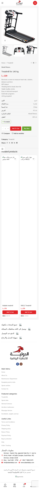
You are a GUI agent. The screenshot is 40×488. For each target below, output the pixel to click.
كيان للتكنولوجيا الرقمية (15, 472)
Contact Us (4, 389)
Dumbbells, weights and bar (10, 414)
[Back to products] (33, 63)
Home (3, 63)
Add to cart (15, 128)
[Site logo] (19, 3)
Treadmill (10, 63)
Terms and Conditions (8, 422)
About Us (4, 375)
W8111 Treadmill (26, 305)
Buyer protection (6, 439)
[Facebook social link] (7, 143)
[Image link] (19, 353)
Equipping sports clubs (8, 382)
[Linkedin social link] (14, 143)
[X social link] (9, 143)
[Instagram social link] (21, 364)
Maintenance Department (9, 378)
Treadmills (4, 397)
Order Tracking (6, 445)
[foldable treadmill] (10, 230)
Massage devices (6, 410)
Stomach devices (6, 403)
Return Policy (5, 432)
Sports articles (5, 385)
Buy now (26, 128)
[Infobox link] (11, 325)
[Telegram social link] (17, 143)
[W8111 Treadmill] (28, 230)
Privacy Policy (5, 425)
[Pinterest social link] (12, 143)
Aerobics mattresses (7, 407)
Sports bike (4, 400)
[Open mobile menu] (2, 3)
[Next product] (36, 63)
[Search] (35, 3)
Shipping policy (6, 428)
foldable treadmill (7, 305)
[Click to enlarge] (5, 40)
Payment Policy (6, 435)
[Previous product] (31, 63)
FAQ (2, 442)
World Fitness (5, 67)
